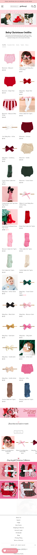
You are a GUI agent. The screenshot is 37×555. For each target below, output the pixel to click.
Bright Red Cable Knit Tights (27, 226)
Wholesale (18, 532)
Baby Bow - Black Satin (8, 314)
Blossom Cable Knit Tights (9, 249)
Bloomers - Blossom (7, 68)
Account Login (18, 530)
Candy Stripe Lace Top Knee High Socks (9, 204)
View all (18, 432)
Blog (18, 535)
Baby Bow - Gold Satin (8, 335)
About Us (18, 517)
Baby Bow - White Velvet (9, 291)
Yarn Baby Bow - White (8, 136)
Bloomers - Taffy (24, 378)
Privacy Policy (18, 538)
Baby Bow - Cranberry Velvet (8, 158)
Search (18, 520)
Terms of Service (18, 540)
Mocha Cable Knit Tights (8, 399)
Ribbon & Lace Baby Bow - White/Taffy (26, 204)
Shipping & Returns (18, 527)
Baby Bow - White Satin (25, 357)
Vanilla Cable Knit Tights (26, 270)
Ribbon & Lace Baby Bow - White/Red (26, 68)
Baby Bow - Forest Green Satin (26, 292)
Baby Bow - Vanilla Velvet (9, 378)
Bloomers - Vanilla (24, 157)
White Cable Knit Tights (25, 113)
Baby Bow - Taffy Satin (25, 335)
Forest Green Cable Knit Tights (8, 181)
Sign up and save (18, 545)
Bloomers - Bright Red (8, 91)
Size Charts (18, 525)
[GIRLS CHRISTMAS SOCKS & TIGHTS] (9, 471)
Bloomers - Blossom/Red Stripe (9, 114)
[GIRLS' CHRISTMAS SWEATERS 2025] (9, 490)
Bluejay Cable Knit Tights (26, 399)
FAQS (18, 522)
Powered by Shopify (18, 553)
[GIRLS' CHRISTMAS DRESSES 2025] (28, 471)
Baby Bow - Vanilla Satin (8, 357)
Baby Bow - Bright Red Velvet (25, 91)
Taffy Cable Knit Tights (25, 249)
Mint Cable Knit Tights (8, 270)
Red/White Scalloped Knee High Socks (9, 226)
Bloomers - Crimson (24, 136)
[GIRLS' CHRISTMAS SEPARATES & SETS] (28, 490)
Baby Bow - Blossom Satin (26, 314)
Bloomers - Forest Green (26, 180)
